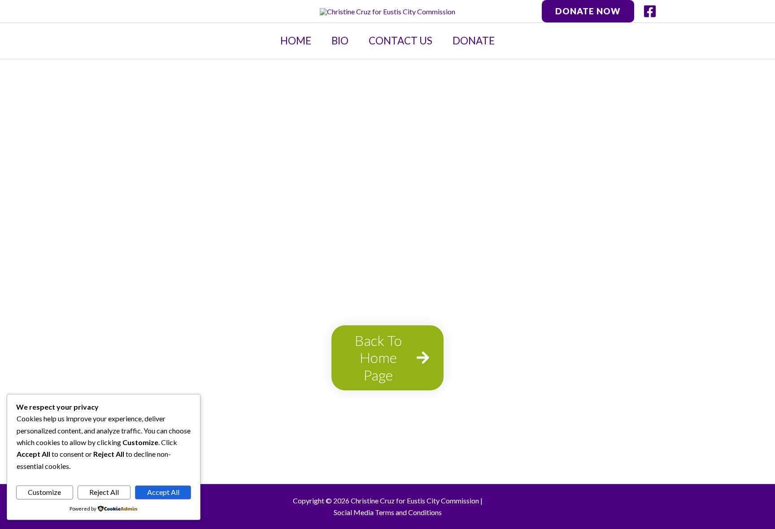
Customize (44, 492)
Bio (339, 41)
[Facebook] (650, 11)
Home (295, 41)
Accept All (163, 492)
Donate (474, 41)
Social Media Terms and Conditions (388, 512)
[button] (588, 11)
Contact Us (400, 41)
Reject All (104, 492)
